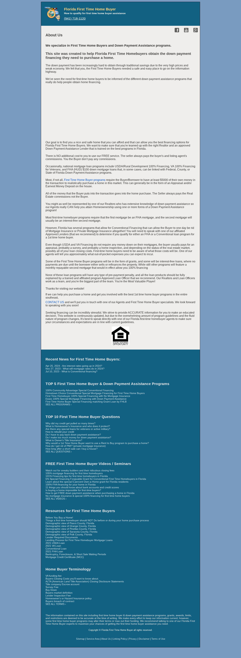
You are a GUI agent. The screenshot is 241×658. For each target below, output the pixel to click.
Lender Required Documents (62, 537)
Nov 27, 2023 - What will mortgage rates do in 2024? (75, 368)
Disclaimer (144, 639)
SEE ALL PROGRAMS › (59, 404)
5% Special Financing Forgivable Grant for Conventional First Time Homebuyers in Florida (96, 478)
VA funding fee (54, 575)
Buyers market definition (59, 592)
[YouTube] (186, 30)
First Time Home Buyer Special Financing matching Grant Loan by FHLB (86, 401)
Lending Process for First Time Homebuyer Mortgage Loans (79, 540)
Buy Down (51, 589)
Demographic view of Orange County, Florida (71, 526)
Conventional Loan (56, 548)
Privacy (133, 639)
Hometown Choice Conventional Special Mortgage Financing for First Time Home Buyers (95, 393)
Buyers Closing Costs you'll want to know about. (72, 578)
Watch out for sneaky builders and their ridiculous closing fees (80, 470)
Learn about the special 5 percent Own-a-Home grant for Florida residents (87, 481)
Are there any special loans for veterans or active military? (78, 429)
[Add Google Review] (195, 30)
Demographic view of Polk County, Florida (69, 534)
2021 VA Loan (53, 545)
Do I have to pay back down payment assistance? (73, 434)
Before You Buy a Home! (59, 517)
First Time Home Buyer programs (84, 179)
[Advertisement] (120, 113)
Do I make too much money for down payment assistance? (78, 437)
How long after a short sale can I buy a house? (72, 448)
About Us (106, 639)
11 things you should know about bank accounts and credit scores (82, 487)
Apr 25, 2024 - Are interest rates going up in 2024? (74, 365)
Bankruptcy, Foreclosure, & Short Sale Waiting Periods (76, 554)
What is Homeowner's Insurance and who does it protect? (78, 426)
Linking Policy (120, 639)
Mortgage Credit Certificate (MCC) (65, 557)
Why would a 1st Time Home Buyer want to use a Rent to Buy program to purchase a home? (97, 443)
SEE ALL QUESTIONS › (59, 451)
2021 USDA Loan (55, 543)
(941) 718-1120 (75, 18)
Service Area (93, 639)
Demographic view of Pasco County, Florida (70, 523)
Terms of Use (158, 639)
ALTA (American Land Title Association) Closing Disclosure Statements (85, 581)
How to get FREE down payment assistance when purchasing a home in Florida (90, 493)
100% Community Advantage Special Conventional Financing (80, 390)
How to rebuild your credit (60, 431)
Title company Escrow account (62, 584)
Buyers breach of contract (60, 601)
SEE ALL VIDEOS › (56, 498)
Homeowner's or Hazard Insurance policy (69, 598)
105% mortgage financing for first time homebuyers (74, 473)
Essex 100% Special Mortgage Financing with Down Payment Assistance (86, 398)
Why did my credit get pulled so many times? (70, 423)
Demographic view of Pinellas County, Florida (71, 528)
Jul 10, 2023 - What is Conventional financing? (71, 371)
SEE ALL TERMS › (56, 604)
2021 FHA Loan (54, 551)
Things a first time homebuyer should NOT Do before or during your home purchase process (97, 520)
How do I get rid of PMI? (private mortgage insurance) (76, 445)
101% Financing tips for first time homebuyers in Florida (77, 476)
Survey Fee (52, 587)
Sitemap (80, 639)
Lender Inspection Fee (58, 595)
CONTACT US (55, 302)
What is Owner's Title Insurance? (64, 440)
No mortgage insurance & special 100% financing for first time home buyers (88, 495)
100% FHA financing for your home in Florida (71, 484)
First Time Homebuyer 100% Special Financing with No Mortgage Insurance (88, 396)
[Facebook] (177, 30)
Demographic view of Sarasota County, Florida (71, 531)
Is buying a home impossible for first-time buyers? (73, 490)
